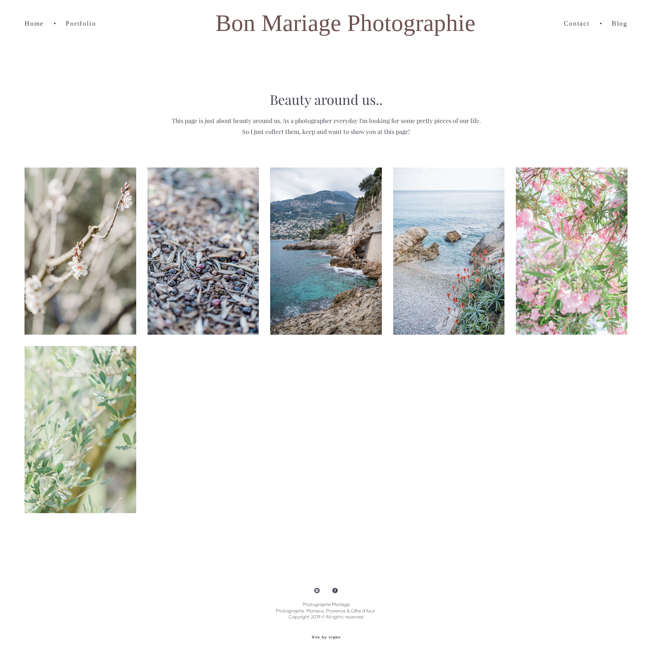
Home (34, 23)
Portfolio (81, 23)
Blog (619, 23)
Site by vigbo (326, 637)
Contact (577, 23)
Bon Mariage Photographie (325, 23)
